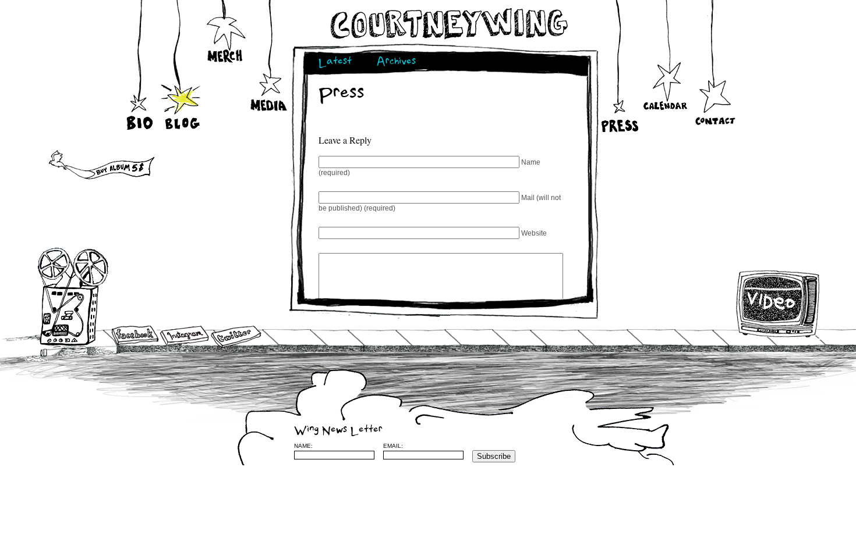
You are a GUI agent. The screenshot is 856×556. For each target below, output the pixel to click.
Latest (335, 62)
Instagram (184, 335)
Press (619, 105)
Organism (701, 445)
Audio (73, 296)
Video (778, 304)
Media (269, 87)
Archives (396, 62)
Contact (715, 110)
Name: (303, 446)
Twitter (235, 337)
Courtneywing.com (448, 24)
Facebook (135, 336)
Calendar (665, 89)
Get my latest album (76, 165)
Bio (141, 102)
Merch (225, 39)
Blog (182, 99)
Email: (393, 446)
